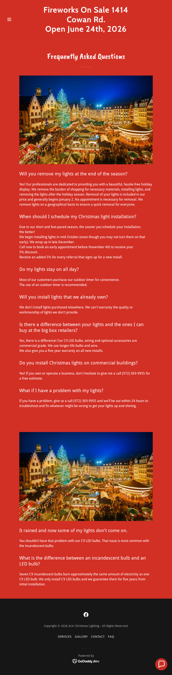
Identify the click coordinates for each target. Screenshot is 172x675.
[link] (86, 31)
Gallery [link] (81, 636)
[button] (17, 19)
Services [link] (65, 636)
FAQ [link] (111, 636)
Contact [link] (98, 636)
